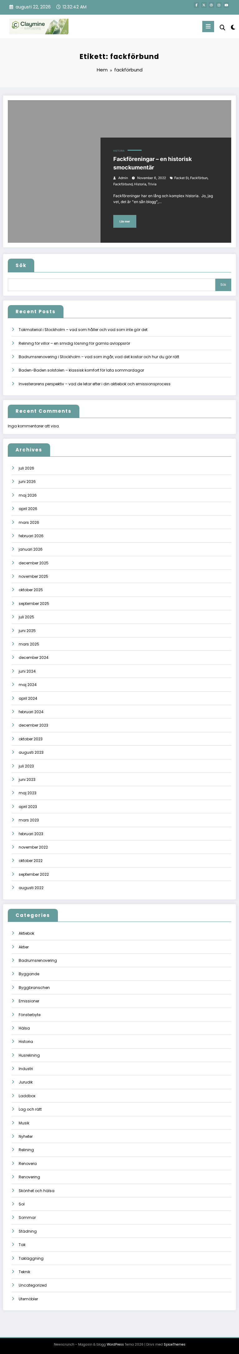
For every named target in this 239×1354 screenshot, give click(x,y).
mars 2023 (29, 820)
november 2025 (33, 576)
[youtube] (226, 5)
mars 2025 (29, 644)
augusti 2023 (31, 752)
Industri (26, 1068)
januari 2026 (31, 549)
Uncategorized (33, 1285)
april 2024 (28, 698)
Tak (22, 1244)
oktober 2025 (31, 589)
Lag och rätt (30, 1109)
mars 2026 (29, 522)
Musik (24, 1123)
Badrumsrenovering (38, 960)
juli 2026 (26, 468)
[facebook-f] (196, 5)
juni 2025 (27, 630)
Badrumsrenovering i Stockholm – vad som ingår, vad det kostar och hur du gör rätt (99, 356)
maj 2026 (28, 495)
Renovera (28, 1163)
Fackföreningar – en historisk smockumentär (152, 163)
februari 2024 (31, 711)
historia (140, 184)
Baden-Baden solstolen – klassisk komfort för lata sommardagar (81, 370)
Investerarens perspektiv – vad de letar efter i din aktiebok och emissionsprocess (95, 384)
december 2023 (33, 725)
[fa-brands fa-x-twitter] (204, 5)
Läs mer (125, 221)
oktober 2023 (31, 739)
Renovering (29, 1177)
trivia (152, 184)
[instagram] (219, 5)
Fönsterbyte (29, 1014)
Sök (21, 265)
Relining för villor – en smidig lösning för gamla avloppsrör (74, 343)
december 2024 (34, 657)
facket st (181, 178)
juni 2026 (27, 481)
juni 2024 (27, 671)
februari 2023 (31, 833)
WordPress (115, 1344)
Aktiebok (26, 933)
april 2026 (28, 508)
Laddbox (27, 1095)
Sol (22, 1204)
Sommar (27, 1217)
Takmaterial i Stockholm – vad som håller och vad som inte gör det (83, 329)
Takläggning (31, 1258)
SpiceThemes (174, 1344)
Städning (28, 1231)
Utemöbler (28, 1299)
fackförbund (123, 184)
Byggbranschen (34, 987)
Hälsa (24, 1028)
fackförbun (199, 178)
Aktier (24, 947)
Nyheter (26, 1136)
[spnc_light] (232, 27)
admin (123, 178)
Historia (118, 150)
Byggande (29, 974)
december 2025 (34, 563)
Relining (26, 1149)
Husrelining (29, 1055)
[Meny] (208, 26)
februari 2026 (31, 535)
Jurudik (26, 1082)
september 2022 (34, 874)
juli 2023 (26, 766)
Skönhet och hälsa (36, 1190)
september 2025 (34, 603)
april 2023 (28, 806)
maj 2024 (28, 684)
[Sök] (222, 27)
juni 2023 (27, 779)
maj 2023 (27, 793)
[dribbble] (211, 5)
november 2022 (33, 847)
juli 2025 (26, 617)
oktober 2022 (31, 860)
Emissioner (29, 1001)
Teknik (24, 1271)
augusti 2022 (31, 887)
